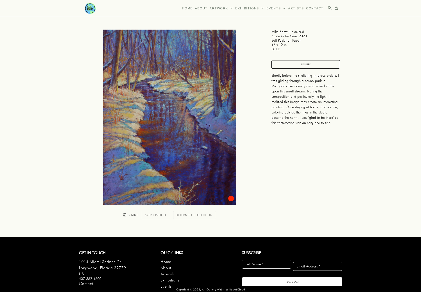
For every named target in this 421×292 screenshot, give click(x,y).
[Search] (330, 8)
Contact (86, 283)
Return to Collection (195, 215)
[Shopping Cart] (336, 8)
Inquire (306, 64)
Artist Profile (156, 215)
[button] (221, 8)
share (133, 215)
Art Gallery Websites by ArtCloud (223, 289)
